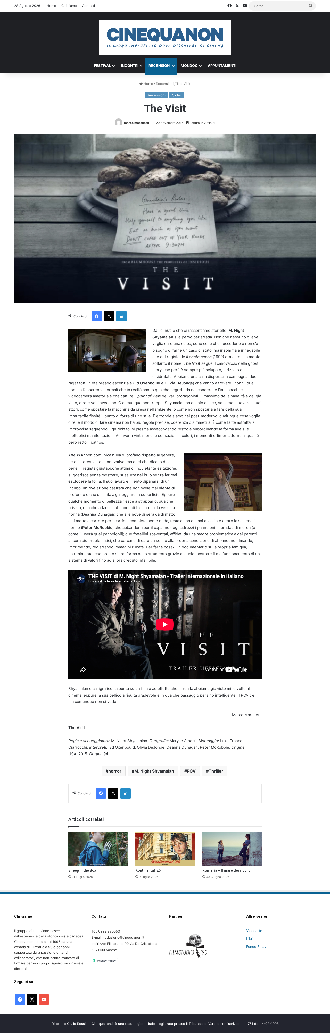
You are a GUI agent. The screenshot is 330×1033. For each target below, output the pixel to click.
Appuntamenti (222, 65)
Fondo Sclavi (256, 947)
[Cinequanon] (165, 37)
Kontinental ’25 (148, 870)
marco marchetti (136, 123)
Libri (249, 939)
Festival (102, 65)
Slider (176, 95)
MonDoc (189, 65)
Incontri (129, 65)
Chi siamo (69, 6)
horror (114, 771)
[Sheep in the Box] (98, 849)
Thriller (216, 771)
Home (51, 6)
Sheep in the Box (82, 870)
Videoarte (254, 931)
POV (191, 771)
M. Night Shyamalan (154, 771)
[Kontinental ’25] (165, 849)
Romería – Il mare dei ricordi (227, 870)
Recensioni (159, 65)
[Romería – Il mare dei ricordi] (232, 849)
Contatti (88, 6)
